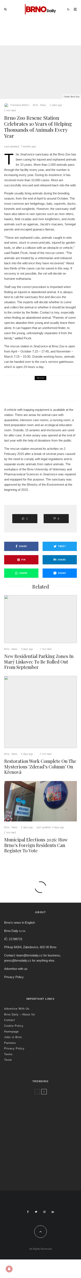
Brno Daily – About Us (19, 1014)
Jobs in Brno (13, 1037)
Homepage (11, 1031)
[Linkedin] (53, 1212)
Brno (30, 30)
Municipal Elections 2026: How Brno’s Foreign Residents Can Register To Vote (48, 391)
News (38, 30)
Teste (8, 1059)
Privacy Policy (14, 977)
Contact (9, 1020)
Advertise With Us (16, 1008)
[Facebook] (28, 1212)
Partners (10, 1042)
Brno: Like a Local (31, 1167)
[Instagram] (44, 1212)
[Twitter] (36, 1212)
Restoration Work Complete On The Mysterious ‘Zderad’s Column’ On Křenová (40, 766)
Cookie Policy (13, 1025)
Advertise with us (15, 968)
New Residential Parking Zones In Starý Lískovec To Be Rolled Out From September (50, 39)
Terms (8, 1054)
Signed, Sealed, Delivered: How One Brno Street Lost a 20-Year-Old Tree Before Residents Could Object (48, 1176)
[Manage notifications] (9, 1269)
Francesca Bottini (19, 105)
